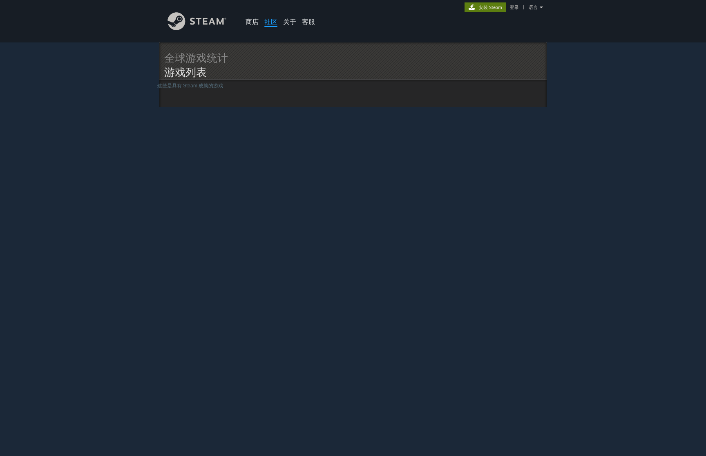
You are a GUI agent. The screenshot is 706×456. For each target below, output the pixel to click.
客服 (308, 22)
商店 (252, 22)
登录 (514, 7)
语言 (533, 7)
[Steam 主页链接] (197, 27)
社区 (270, 22)
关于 (289, 22)
